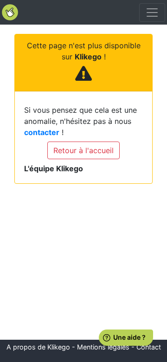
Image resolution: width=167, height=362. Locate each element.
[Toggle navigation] (152, 12)
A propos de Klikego (38, 347)
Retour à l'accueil (83, 150)
